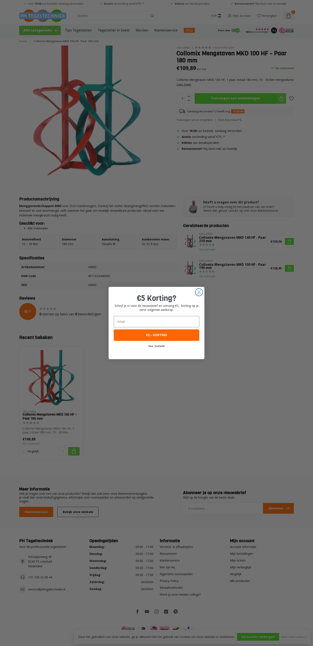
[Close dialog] (199, 292)
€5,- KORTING (156, 335)
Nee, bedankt (156, 346)
